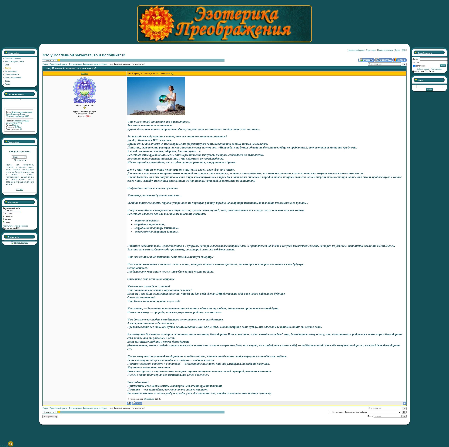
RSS (404, 50)
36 (21, 122)
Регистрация (436, 69)
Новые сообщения (356, 50)
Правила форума (385, 50)
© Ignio (19, 189)
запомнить (420, 66)
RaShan (15, 118)
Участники (371, 50)
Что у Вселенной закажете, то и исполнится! (127, 64)
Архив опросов (21, 226)
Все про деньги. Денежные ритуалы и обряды (88, 64)
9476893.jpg (149, 399)
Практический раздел (58, 64)
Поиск (397, 50)
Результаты (8, 226)
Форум (45, 64)
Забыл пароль (423, 69)
